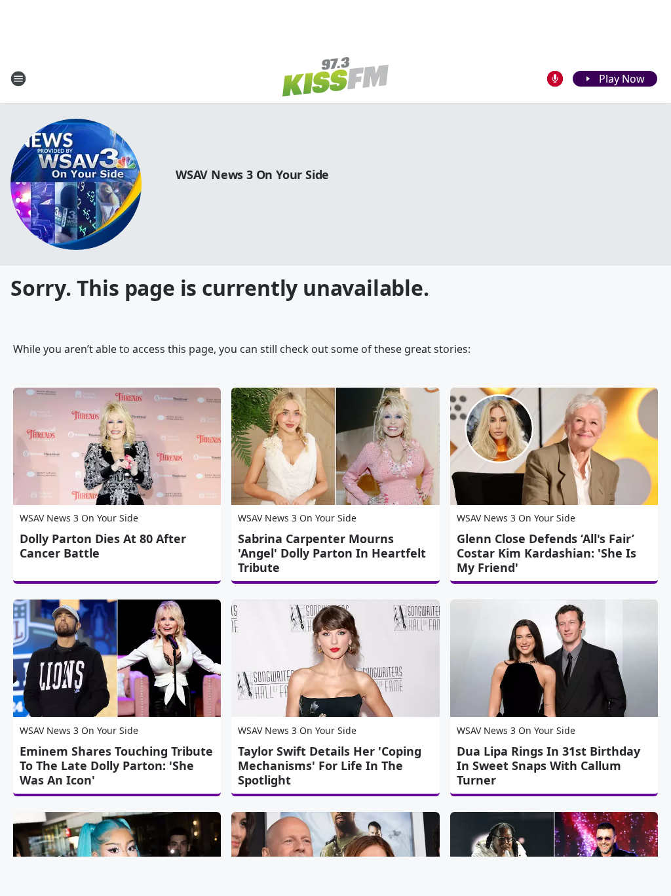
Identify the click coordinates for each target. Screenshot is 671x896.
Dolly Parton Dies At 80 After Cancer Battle (103, 545)
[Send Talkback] (555, 79)
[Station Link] (335, 78)
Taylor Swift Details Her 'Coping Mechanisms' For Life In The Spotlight (329, 765)
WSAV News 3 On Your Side (252, 174)
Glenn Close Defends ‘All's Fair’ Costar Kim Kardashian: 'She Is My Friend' (546, 553)
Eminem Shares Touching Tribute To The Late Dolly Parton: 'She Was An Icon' (116, 765)
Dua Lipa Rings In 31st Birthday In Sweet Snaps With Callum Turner (548, 765)
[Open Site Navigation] (18, 79)
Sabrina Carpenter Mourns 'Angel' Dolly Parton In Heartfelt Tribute (332, 553)
